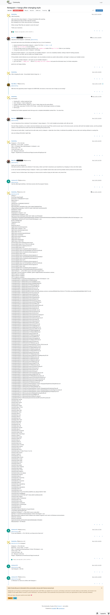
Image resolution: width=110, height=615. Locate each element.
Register (10, 598)
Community (16, 2)
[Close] (101, 588)
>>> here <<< (46, 45)
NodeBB (54, 608)
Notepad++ (60, 606)
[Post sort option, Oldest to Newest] (93, 10)
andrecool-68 (14, 180)
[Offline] (9, 15)
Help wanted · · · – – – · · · (18, 10)
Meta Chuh (13, 37)
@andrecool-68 (21, 192)
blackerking (14, 14)
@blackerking (28, 37)
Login (15, 598)
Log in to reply (99, 10)
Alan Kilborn (14, 83)
